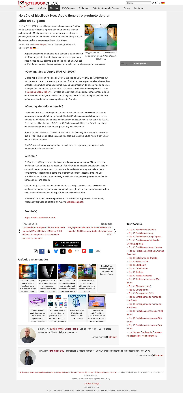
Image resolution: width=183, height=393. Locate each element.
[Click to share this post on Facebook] (41, 251)
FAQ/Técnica (68, 8)
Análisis (42, 8)
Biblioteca (84, 8)
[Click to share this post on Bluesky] (55, 251)
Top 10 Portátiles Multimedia (142, 229)
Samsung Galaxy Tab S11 (39, 91)
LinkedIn (113, 336)
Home (31, 8)
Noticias (54, 8)
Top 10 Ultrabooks (137, 264)
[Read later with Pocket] (77, 251)
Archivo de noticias (86, 372)
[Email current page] (98, 251)
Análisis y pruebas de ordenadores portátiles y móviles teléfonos (44, 372)
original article (57, 328)
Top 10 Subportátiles (138, 261)
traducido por (40, 44)
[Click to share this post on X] (63, 251)
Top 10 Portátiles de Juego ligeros (145, 236)
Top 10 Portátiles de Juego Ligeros (145, 247)
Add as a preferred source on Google (70, 244)
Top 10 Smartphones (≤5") (141, 293)
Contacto (138, 8)
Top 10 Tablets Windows (140, 275)
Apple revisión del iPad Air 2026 (40, 217)
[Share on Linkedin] (91, 251)
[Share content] (36, 251)
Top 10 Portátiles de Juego (141, 233)
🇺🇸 (31, 47)
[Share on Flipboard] (84, 251)
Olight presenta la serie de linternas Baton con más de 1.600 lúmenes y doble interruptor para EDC (90, 231)
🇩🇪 (34, 47)
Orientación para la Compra (106, 8)
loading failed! (127, 63)
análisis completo (74, 201)
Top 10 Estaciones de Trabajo (143, 257)
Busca (127, 8)
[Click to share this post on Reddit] (69, 251)
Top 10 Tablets (136, 271)
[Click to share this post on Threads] (48, 251)
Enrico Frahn (71, 328)
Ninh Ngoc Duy (56, 350)
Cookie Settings (91, 383)
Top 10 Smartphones (138, 289)
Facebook (159, 355)
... (37, 47)
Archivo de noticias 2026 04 (105, 372)
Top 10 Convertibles (138, 268)
